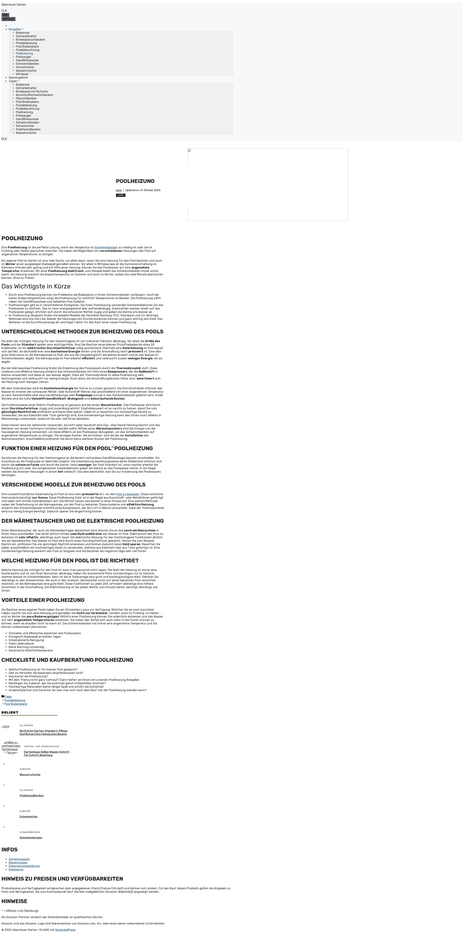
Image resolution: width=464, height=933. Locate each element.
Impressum (16, 869)
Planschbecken (26, 98)
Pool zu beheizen (127, 494)
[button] (4, 11)
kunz (119, 190)
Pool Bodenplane (27, 46)
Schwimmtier (25, 67)
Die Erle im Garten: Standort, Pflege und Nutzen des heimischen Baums (43, 732)
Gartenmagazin (19, 859)
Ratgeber (15, 29)
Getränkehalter (26, 36)
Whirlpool (22, 74)
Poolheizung (24, 53)
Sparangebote (18, 77)
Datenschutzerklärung (24, 866)
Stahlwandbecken (28, 129)
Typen (13, 81)
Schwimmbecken (27, 63)
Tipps (121, 195)
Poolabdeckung (26, 43)
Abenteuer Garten (13, 4)
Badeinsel (22, 32)
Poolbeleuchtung (27, 50)
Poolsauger (23, 57)
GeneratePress (65, 930)
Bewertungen (18, 862)
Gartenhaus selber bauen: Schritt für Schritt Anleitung (46, 753)
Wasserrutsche (26, 70)
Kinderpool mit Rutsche (32, 91)
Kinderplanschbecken (30, 39)
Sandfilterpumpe (27, 60)
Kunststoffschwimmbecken (34, 95)
